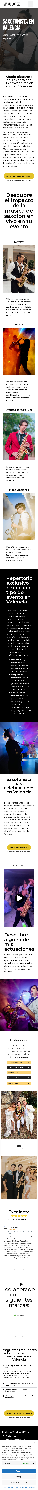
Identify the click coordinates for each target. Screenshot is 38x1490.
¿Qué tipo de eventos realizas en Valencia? (18, 1366)
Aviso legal (32, 1487)
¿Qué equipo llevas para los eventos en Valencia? (20, 1397)
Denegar (19, 1477)
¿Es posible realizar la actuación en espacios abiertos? (19, 1384)
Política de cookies (8, 1487)
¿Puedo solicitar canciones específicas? (16, 1390)
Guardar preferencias (19, 1482)
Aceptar (19, 1471)
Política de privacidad (21, 1487)
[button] (35, 1442)
